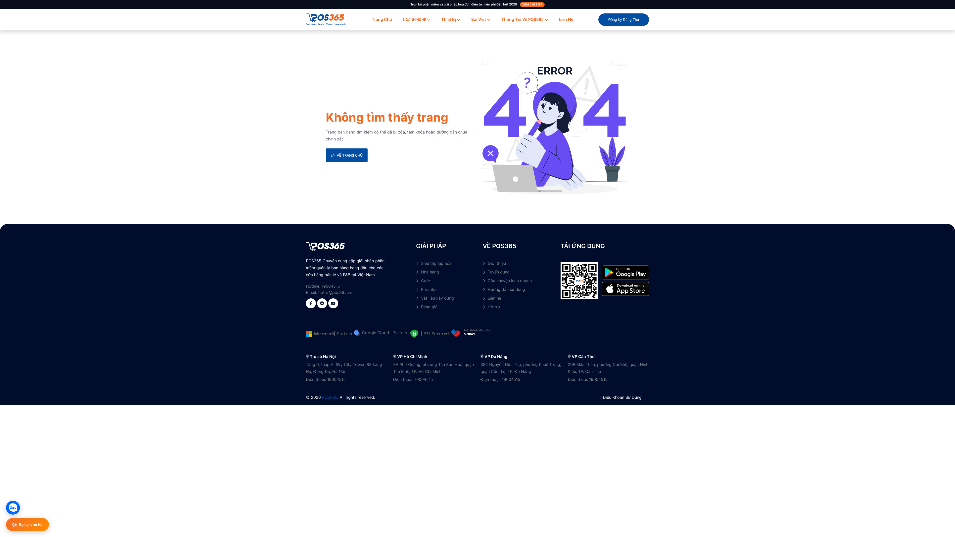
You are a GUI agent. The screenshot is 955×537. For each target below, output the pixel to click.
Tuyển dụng (499, 271)
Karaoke (428, 289)
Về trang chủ (350, 155)
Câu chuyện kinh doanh (510, 280)
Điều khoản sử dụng (622, 397)
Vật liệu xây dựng (437, 298)
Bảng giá (429, 306)
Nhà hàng (430, 271)
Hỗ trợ (494, 306)
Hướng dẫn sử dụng (506, 289)
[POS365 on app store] (625, 288)
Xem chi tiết (532, 4)
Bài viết (478, 19)
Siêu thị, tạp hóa (436, 263)
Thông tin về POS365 (522, 19)
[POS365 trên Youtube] (333, 303)
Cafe (425, 280)
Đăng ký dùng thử (623, 19)
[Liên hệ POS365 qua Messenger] (322, 303)
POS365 (329, 397)
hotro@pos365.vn (335, 292)
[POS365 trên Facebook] (311, 303)
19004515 (331, 286)
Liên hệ (566, 19)
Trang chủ (382, 19)
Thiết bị (448, 19)
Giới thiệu (497, 263)
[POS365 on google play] (625, 271)
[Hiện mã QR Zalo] (13, 508)
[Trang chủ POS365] (325, 17)
